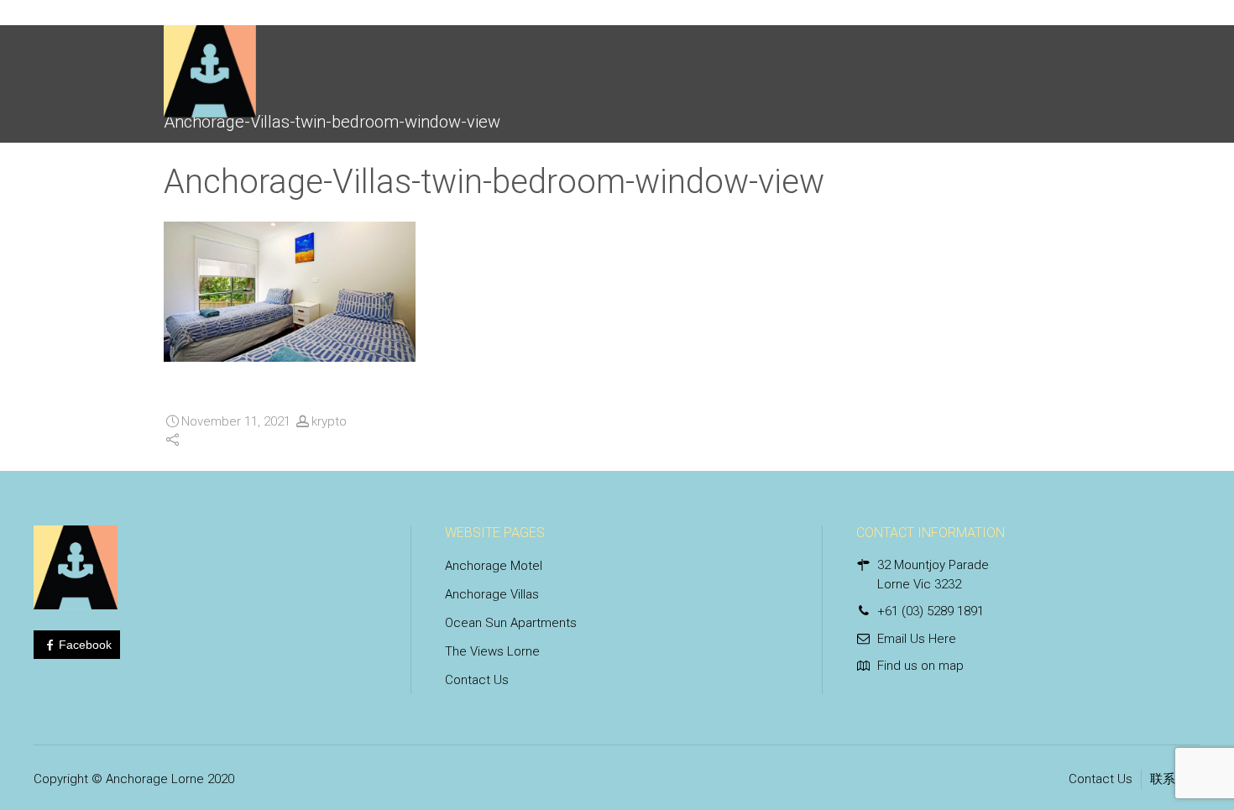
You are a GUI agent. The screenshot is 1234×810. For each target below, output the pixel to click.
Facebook (85, 644)
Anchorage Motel (493, 565)
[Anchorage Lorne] (210, 63)
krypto (329, 421)
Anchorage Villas (492, 594)
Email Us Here (916, 638)
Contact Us (477, 679)
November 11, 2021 (235, 421)
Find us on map (920, 665)
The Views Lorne (492, 651)
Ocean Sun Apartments (511, 622)
